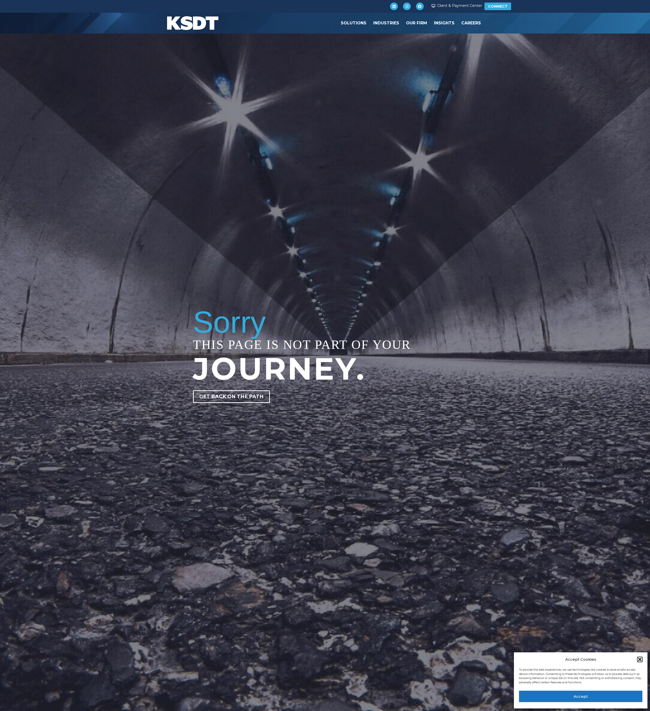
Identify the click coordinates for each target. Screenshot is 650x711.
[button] (639, 659)
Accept (581, 696)
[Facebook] (420, 6)
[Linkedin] (394, 6)
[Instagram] (407, 6)
